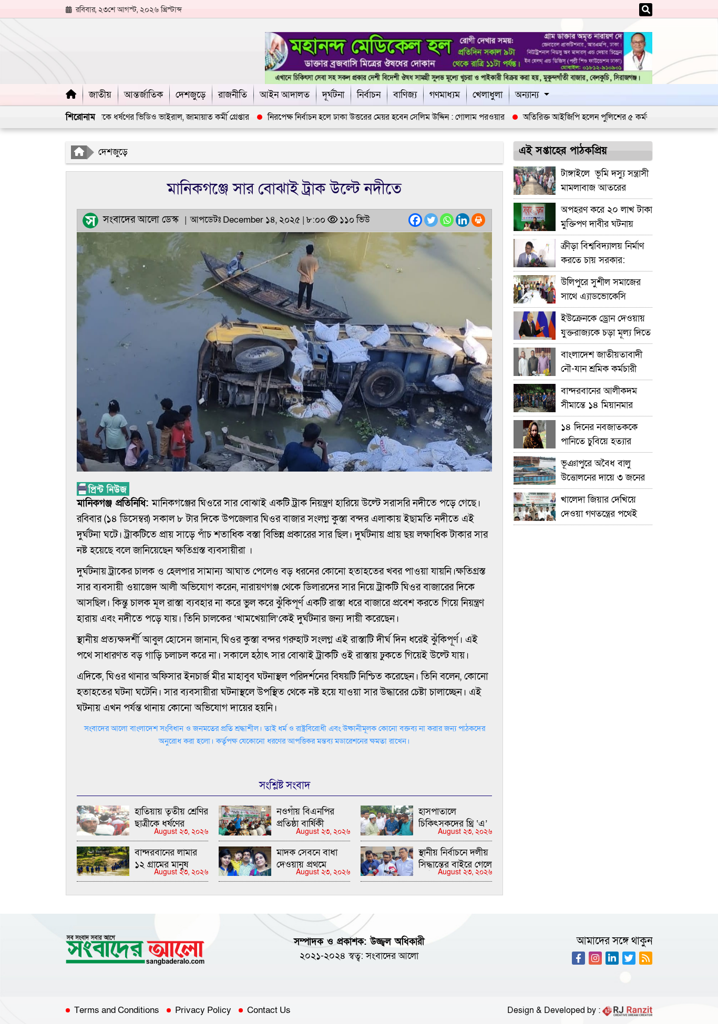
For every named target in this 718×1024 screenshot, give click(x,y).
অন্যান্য (527, 95)
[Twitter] (431, 220)
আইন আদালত (285, 95)
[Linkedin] (462, 220)
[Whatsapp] (447, 220)
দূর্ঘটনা (333, 95)
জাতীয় (100, 95)
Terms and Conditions (116, 1010)
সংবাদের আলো (392, 956)
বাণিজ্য (405, 95)
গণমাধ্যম (444, 95)
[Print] (478, 220)
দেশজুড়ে (191, 95)
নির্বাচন (369, 95)
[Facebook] (415, 220)
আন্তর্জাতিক (143, 95)
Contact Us (269, 1010)
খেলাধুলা (487, 95)
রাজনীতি (232, 95)
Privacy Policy (203, 1010)
